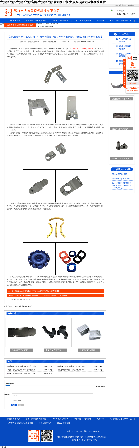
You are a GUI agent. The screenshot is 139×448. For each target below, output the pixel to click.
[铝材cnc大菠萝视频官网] (55, 90)
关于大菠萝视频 (45, 25)
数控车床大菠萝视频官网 (36, 21)
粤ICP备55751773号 (89, 440)
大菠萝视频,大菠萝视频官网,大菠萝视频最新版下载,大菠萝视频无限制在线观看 (53, 2)
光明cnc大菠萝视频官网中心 (22, 306)
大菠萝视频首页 (13, 21)
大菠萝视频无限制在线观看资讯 (20, 25)
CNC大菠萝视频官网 (60, 21)
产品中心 (100, 21)
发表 (14, 405)
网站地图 (131, 5)
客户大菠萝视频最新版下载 (121, 21)
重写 (20, 405)
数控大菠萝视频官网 (125, 55)
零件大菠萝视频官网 (82, 21)
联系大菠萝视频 (120, 5)
